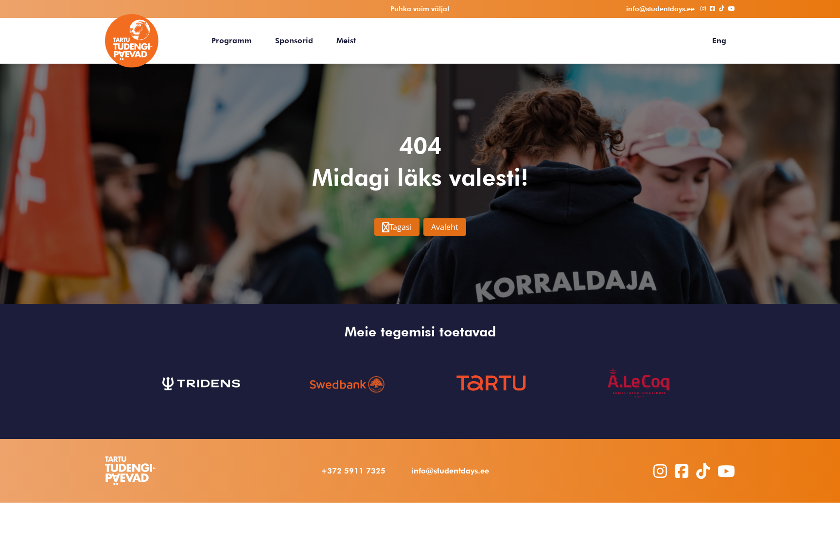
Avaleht (444, 227)
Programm (231, 40)
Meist (346, 40)
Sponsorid (294, 40)
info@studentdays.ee (450, 470)
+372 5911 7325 (353, 470)
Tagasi (400, 227)
